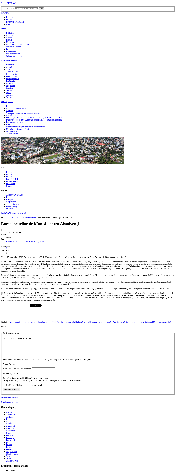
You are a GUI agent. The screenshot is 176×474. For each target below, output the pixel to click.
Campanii (10, 421)
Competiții (10, 426)
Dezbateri (10, 435)
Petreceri (9, 449)
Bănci (8, 106)
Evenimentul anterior (9, 398)
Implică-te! (10, 177)
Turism (9, 97)
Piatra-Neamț (11, 206)
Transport (10, 95)
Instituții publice (12, 79)
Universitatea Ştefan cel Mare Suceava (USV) (152, 322)
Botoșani (9, 199)
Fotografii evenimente (15, 22)
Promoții (9, 19)
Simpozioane (11, 451)
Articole (9, 67)
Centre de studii (12, 74)
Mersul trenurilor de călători (17, 129)
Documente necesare (14, 122)
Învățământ (10, 81)
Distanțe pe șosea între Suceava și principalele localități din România (34, 120)
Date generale (11, 76)
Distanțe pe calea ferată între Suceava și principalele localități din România (36, 117)
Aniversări (10, 414)
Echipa (9, 174)
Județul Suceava (12, 204)
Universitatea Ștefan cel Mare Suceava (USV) (25, 241)
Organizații (10, 86)
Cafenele (9, 35)
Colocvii (9, 424)
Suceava (9, 209)
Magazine (10, 42)
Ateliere (9, 417)
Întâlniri (9, 445)
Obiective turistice (13, 47)
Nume (9, 364)
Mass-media (11, 83)
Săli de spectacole (13, 54)
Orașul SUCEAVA (8, 3)
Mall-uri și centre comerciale (17, 44)
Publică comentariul (11, 390)
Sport (8, 92)
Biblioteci (10, 33)
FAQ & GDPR (12, 179)
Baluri (8, 419)
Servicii (9, 90)
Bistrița (9, 197)
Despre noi (10, 172)
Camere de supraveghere (16, 108)
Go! (41, 9)
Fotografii (10, 65)
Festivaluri (10, 440)
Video (8, 69)
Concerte (10, 428)
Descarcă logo (12, 181)
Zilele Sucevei (12, 461)
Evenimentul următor (9, 402)
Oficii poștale (11, 131)
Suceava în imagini (18, 213)
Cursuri (9, 433)
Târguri (9, 456)
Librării (9, 40)
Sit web (10, 373)
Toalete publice (12, 134)
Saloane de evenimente (15, 56)
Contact (9, 186)
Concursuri (10, 24)
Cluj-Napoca (11, 202)
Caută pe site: (8, 9)
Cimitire (9, 110)
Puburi (9, 49)
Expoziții (10, 438)
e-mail (17, 369)
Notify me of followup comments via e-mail (24, 385)
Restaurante (11, 51)
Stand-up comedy (13, 454)
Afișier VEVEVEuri (14, 195)
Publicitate (10, 184)
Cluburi (9, 37)
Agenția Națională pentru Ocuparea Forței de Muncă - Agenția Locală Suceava (100, 322)
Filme (8, 442)
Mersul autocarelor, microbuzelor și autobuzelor (25, 127)
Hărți (8, 124)
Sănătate (9, 88)
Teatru (8, 458)
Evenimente (11, 17)
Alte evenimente (12, 412)
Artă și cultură (12, 72)
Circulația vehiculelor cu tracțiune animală (23, 113)
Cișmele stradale (12, 115)
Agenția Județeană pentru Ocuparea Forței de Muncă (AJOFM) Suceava (38, 322)
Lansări (9, 447)
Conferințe (10, 431)
